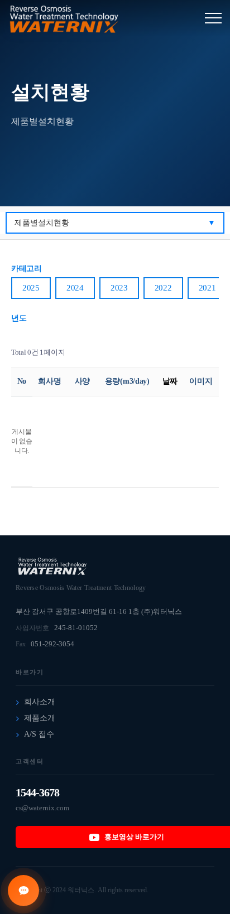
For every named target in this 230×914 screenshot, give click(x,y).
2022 (163, 287)
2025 (31, 287)
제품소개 (39, 718)
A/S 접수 (39, 734)
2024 (75, 287)
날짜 (170, 381)
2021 (207, 287)
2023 (119, 287)
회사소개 (39, 702)
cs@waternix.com (42, 808)
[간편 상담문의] (23, 890)
